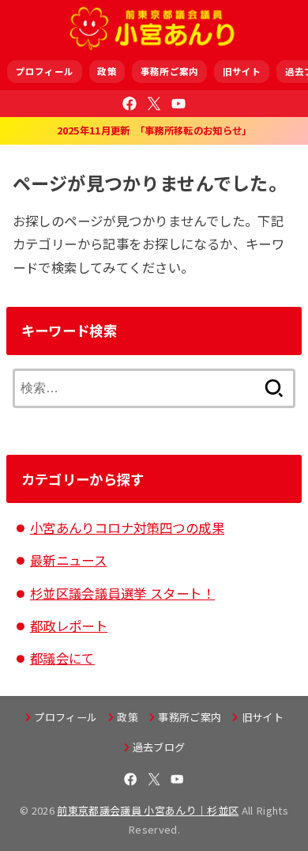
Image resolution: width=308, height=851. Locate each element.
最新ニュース (68, 559)
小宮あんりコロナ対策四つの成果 (127, 527)
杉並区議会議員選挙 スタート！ (122, 593)
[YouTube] (178, 103)
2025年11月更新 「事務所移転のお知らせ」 (154, 130)
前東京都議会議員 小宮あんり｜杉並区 (148, 810)
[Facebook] (129, 103)
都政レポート (68, 625)
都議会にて (62, 658)
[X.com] (154, 103)
